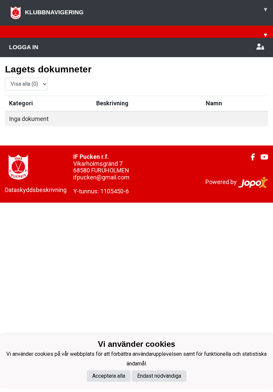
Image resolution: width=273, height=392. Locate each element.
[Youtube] (261, 157)
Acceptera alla (108, 376)
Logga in (23, 47)
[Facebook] (250, 157)
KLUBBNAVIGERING (146, 11)
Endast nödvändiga (159, 376)
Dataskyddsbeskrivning (36, 189)
